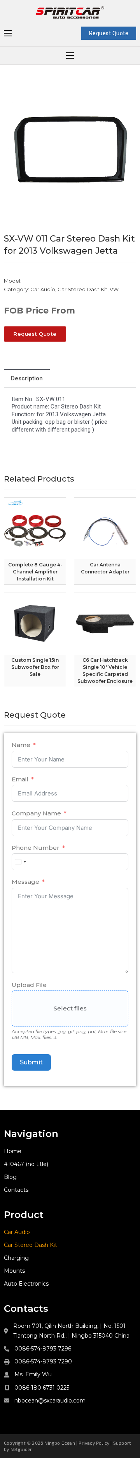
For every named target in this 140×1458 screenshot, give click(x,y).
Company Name (36, 813)
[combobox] (20, 862)
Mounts (14, 1270)
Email (20, 779)
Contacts (16, 1189)
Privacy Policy (94, 1442)
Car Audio (42, 289)
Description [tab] (27, 378)
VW (114, 289)
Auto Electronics (26, 1283)
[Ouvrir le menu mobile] (8, 33)
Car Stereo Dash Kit (82, 289)
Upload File (29, 985)
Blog (10, 1176)
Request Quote (109, 33)
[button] (125, 91)
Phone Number (36, 847)
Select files (70, 1008)
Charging (16, 1257)
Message (25, 881)
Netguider (21, 1449)
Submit (31, 1062)
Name (21, 745)
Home (12, 1151)
